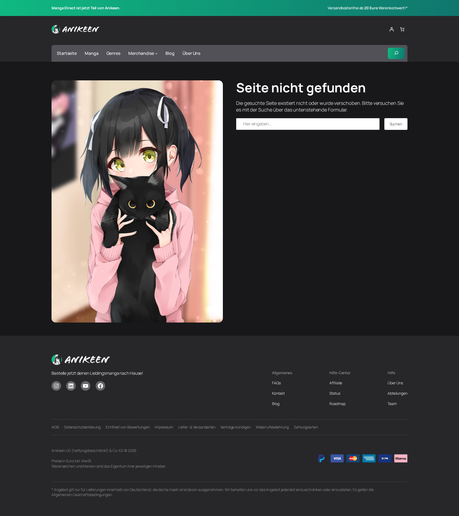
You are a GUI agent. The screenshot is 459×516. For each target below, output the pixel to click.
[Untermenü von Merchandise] (156, 53)
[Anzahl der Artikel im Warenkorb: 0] (402, 29)
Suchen (396, 123)
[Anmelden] (391, 29)
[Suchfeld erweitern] (396, 53)
